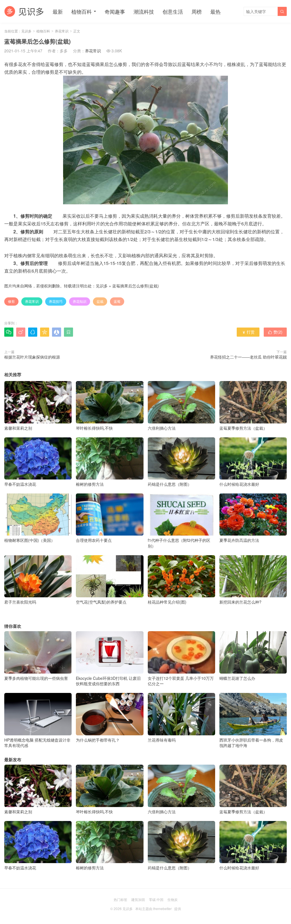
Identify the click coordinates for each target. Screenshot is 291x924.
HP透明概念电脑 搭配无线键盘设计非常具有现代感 (37, 742)
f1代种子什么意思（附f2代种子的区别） (179, 543)
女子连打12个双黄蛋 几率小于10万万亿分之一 (181, 680)
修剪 (11, 301)
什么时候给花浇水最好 (239, 484)
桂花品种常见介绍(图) (167, 602)
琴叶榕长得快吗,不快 (94, 428)
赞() (275, 332)
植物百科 (81, 11)
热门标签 (120, 899)
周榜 (197, 11)
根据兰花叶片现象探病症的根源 (32, 357)
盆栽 (100, 301)
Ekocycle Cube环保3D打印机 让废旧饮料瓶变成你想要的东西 (108, 680)
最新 (58, 11)
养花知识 (79, 301)
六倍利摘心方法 (162, 428)
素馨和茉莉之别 (18, 428)
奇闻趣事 (115, 11)
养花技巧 (56, 301)
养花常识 (61, 30)
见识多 (26, 30)
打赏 (248, 332)
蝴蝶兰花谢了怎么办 (237, 678)
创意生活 (173, 11)
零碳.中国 (156, 899)
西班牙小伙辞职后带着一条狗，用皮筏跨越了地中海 (251, 742)
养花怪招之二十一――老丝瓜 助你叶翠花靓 (248, 357)
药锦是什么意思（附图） (170, 484)
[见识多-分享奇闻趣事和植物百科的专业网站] (24, 11)
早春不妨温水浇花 (20, 484)
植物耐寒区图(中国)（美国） (29, 540)
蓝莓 (117, 301)
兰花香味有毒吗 (162, 739)
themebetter (162, 908)
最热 (215, 11)
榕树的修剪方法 (90, 484)
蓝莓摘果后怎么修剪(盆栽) (135, 286)
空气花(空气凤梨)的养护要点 (101, 602)
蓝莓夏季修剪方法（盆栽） (243, 428)
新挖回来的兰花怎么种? (240, 602)
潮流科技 (144, 11)
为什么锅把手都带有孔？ (98, 739)
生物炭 (172, 899)
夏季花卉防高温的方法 (239, 540)
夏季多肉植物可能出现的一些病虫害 (36, 678)
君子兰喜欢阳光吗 (20, 602)
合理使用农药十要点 (94, 540)
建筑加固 (138, 899)
